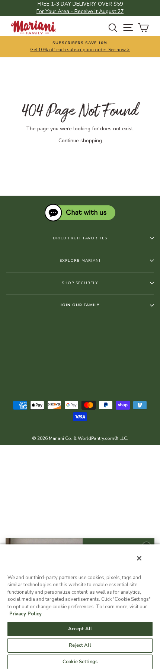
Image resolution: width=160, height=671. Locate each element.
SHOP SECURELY (80, 283)
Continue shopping (80, 140)
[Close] (139, 558)
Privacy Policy (25, 614)
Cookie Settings (80, 661)
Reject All (80, 645)
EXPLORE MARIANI (80, 260)
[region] (80, 607)
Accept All (80, 628)
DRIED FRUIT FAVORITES (80, 238)
